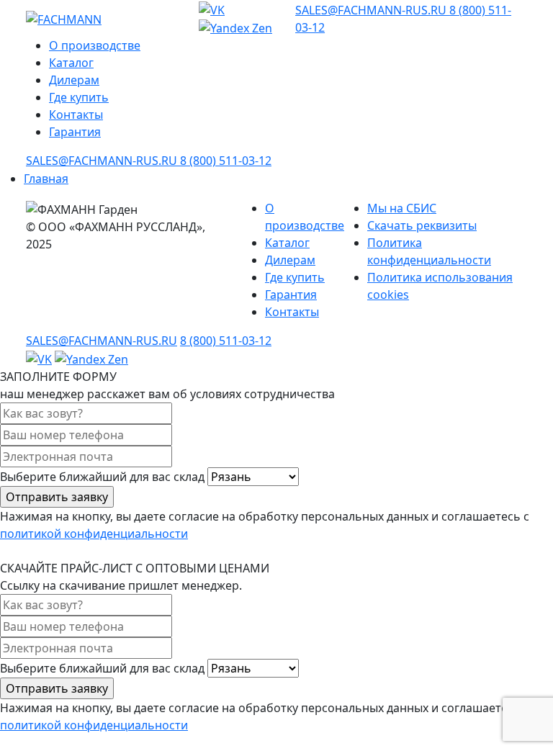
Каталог (71, 63)
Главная (46, 178)
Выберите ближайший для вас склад (103, 477)
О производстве (94, 45)
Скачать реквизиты (422, 225)
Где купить (79, 97)
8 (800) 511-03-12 (225, 160)
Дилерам (74, 80)
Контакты (76, 114)
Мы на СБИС (401, 208)
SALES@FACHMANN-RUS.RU (372, 10)
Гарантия (75, 132)
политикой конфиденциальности (94, 533)
